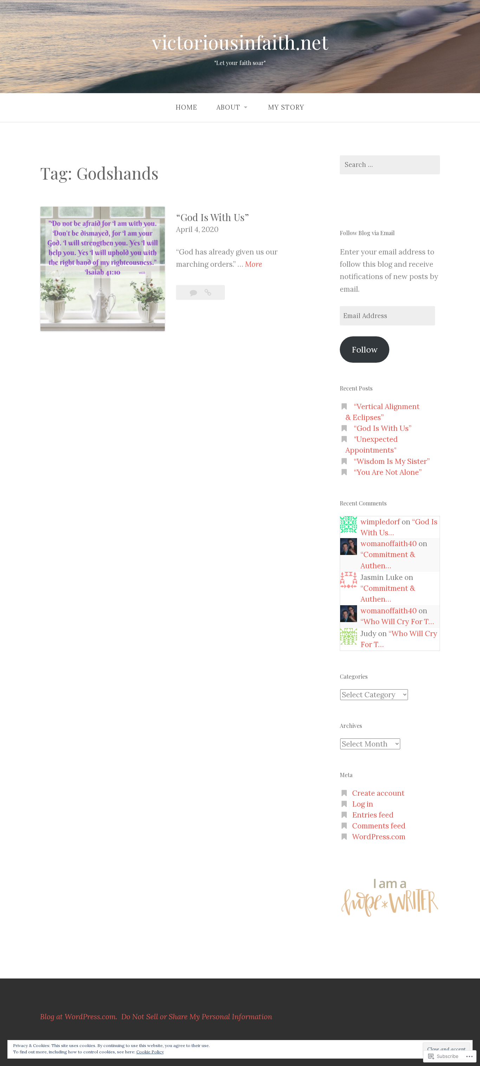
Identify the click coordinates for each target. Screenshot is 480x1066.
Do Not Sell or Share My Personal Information (196, 1016)
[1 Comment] (194, 292)
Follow (365, 349)
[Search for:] (390, 165)
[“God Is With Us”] (208, 292)
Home (186, 107)
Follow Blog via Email (367, 233)
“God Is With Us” (212, 217)
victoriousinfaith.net (240, 42)
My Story (286, 107)
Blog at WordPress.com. (78, 1016)
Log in (362, 804)
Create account (378, 793)
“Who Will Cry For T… (397, 621)
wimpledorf (380, 521)
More (253, 264)
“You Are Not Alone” (388, 472)
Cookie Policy (150, 1051)
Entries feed (373, 815)
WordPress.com (379, 836)
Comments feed (379, 826)
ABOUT (228, 107)
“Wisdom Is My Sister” (392, 461)
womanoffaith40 (389, 543)
